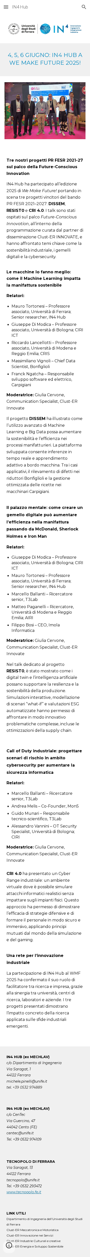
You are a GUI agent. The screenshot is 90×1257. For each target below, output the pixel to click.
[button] (6, 7)
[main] (45, 59)
